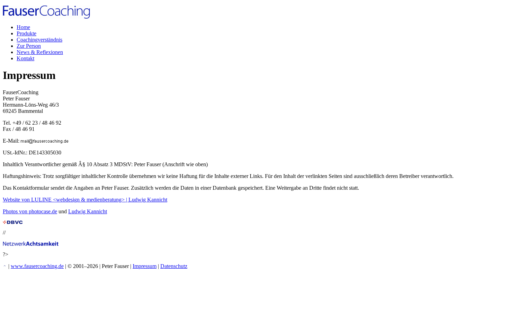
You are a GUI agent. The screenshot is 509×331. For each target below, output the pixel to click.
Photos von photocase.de (30, 211)
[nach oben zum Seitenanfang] (5, 266)
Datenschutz (173, 266)
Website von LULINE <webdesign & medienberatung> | (65, 200)
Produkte (26, 33)
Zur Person (29, 46)
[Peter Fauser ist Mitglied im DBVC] (13, 222)
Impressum (145, 266)
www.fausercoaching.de (37, 266)
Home (23, 27)
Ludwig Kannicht (147, 200)
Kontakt (25, 58)
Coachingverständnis (39, 40)
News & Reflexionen (40, 52)
